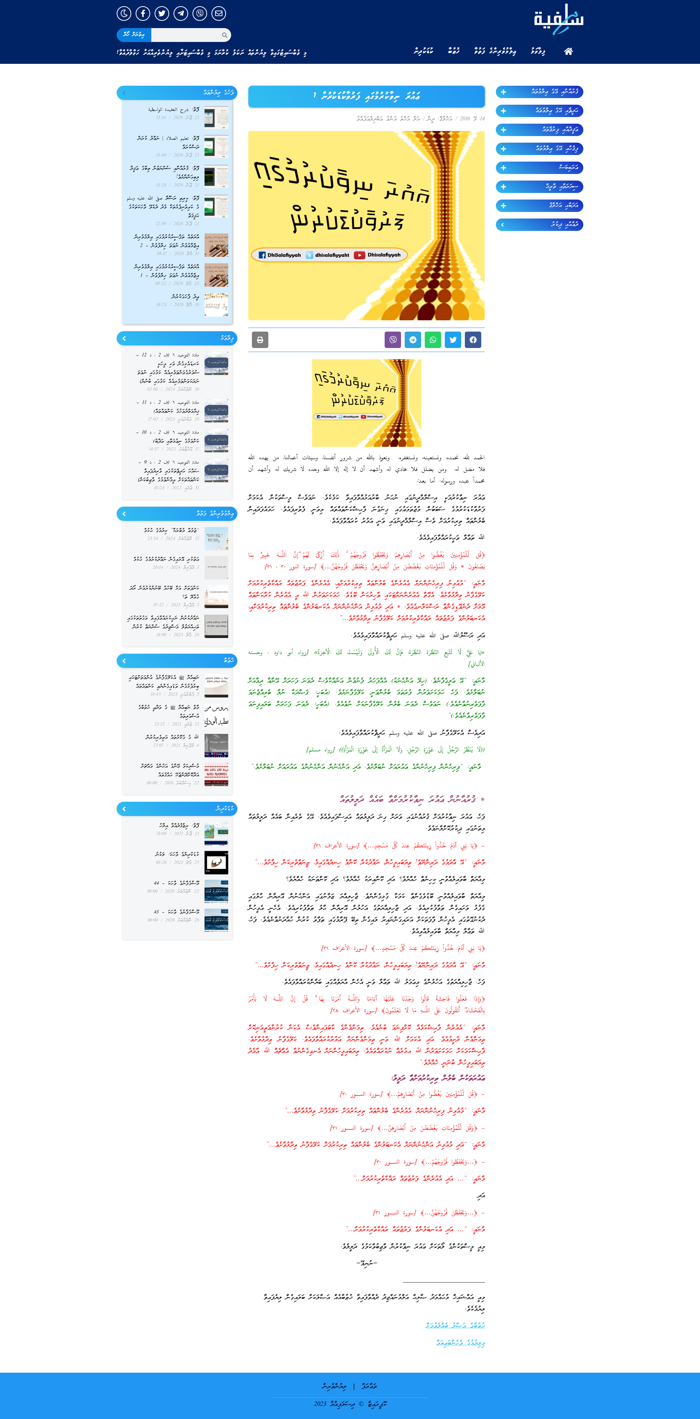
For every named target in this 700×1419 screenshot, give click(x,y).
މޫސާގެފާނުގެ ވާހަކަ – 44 (176, 884)
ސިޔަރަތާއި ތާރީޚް (562, 186)
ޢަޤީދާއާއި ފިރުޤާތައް (560, 129)
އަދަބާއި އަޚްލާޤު (563, 205)
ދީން (431, 119)
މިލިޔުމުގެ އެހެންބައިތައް (460, 1343)
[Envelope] (218, 13)
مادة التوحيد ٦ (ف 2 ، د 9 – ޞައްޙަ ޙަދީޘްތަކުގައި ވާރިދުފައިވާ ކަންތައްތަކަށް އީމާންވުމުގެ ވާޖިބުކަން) (168, 471)
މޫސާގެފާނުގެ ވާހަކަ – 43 (176, 912)
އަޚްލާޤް (445, 119)
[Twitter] (162, 13)
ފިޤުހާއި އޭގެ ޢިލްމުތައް (557, 148)
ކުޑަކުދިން (423, 51)
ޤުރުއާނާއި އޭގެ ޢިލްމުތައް (555, 92)
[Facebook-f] (143, 13)
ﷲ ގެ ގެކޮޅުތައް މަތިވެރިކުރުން (172, 738)
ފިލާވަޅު (538, 51)
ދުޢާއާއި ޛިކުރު (565, 224)
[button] (473, 340)
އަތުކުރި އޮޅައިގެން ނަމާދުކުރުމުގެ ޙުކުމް (166, 560)
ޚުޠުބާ (454, 51)
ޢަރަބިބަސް (568, 167)
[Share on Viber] (393, 340)
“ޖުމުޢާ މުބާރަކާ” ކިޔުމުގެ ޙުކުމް (171, 531)
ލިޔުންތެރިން (334, 1387)
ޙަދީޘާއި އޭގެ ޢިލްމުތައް (557, 111)
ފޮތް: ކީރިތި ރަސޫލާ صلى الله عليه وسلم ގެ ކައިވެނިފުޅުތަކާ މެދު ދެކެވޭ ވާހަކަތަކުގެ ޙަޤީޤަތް (163, 207)
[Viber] (199, 13)
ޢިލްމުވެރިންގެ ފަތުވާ (495, 51)
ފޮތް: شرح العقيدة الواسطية (173, 110)
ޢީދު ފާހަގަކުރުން (185, 297)
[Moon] (124, 13)
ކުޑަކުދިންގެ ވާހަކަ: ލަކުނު (177, 855)
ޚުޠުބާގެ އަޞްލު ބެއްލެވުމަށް (455, 1326)
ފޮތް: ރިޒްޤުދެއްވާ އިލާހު (179, 826)
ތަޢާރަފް (369, 1387)
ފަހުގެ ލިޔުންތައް (218, 93)
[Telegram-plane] (181, 13)
